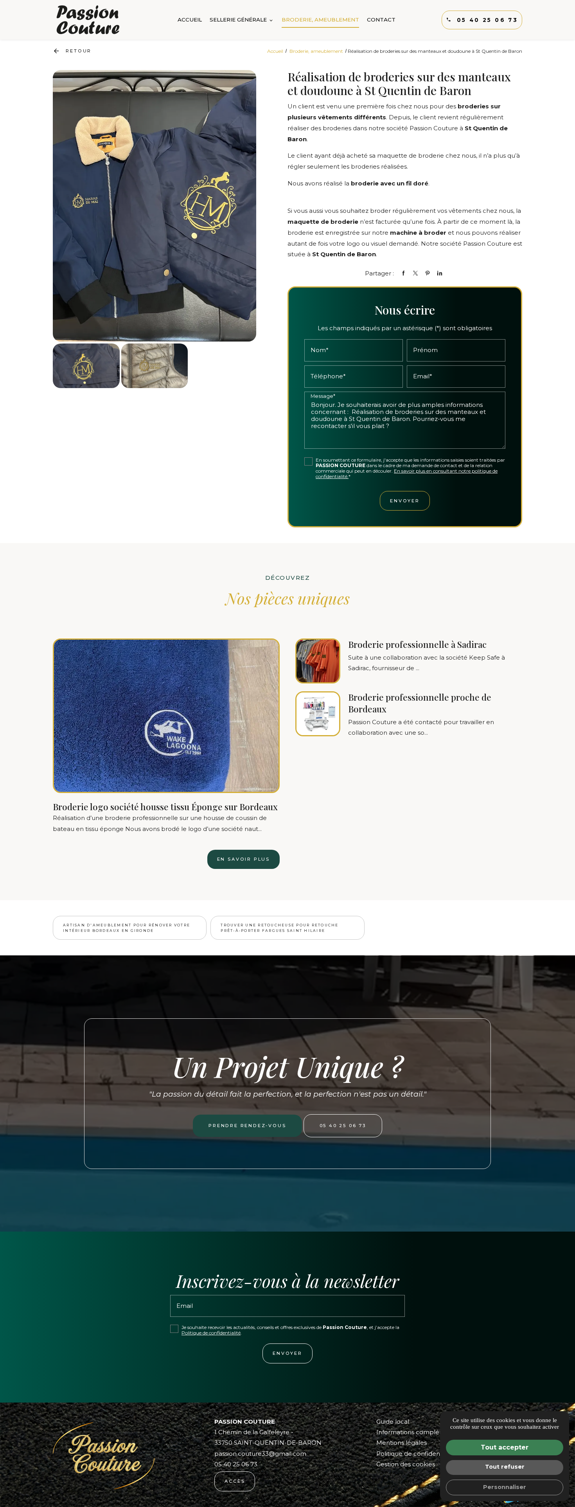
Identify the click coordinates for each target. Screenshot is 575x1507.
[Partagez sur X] (415, 273)
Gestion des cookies (405, 1464)
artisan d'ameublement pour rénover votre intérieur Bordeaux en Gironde (126, 928)
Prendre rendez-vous (247, 1125)
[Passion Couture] (88, 20)
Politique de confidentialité (211, 1333)
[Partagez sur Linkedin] (439, 273)
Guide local (392, 1421)
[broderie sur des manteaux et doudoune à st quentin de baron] (154, 205)
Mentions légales (401, 1442)
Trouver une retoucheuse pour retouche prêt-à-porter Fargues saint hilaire (279, 928)
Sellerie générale (238, 19)
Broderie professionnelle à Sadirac (417, 644)
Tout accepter (504, 1447)
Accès (235, 1481)
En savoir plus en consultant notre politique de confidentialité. (407, 473)
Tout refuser (505, 1466)
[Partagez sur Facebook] (403, 273)
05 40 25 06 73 (487, 20)
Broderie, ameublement (320, 19)
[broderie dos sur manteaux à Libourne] (86, 365)
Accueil (190, 19)
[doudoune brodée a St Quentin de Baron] (154, 365)
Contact (381, 19)
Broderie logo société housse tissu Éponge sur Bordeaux (165, 807)
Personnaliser (504, 1487)
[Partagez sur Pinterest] (427, 273)
